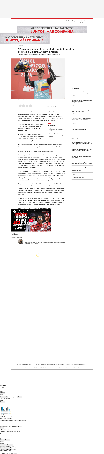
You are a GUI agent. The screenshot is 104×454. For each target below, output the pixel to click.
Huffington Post (37, 374)
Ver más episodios (5, 420)
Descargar (2, 452)
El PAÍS (35, 371)
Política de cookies (43, 367)
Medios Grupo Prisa (23, 376)
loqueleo (67, 376)
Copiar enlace (3, 450)
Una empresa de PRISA (23, 373)
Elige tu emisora (85, 22)
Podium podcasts (48, 376)
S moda (61, 376)
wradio (49, 374)
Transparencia (61, 367)
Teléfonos (74, 367)
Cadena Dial (60, 374)
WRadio (52, 22)
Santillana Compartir (56, 371)
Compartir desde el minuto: (8, 453)
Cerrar (2, 427)
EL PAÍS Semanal (65, 374)
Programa (75, 21)
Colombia (13, 236)
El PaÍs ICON (54, 376)
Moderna (42, 376)
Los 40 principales (41, 371)
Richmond (34, 376)
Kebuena (77, 374)
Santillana (48, 371)
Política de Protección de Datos (33, 367)
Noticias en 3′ (3, 397)
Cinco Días (55, 374)
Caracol (77, 371)
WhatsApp (30, 105)
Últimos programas (12, 397)
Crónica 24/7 (3, 414)
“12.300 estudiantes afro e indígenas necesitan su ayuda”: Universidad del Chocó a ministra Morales (81, 176)
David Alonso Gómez (16, 237)
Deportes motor (15, 234)
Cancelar (7, 439)
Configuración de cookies (53, 367)
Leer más (37, 243)
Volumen (2, 392)
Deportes (21, 45)
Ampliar (62, 61)
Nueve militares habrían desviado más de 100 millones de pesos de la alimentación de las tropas (81, 156)
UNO (45, 374)
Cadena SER (62, 371)
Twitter (23, 105)
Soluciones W (68, 367)
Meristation (73, 376)
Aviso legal (24, 367)
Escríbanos (80, 367)
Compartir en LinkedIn (6, 447)
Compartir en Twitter (5, 446)
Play (1, 394)
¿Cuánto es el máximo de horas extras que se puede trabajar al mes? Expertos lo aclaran (82, 101)
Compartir (19, 420)
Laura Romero (48, 105)
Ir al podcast (13, 420)
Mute (1, 391)
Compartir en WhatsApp (6, 449)
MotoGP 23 (14, 233)
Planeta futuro (71, 374)
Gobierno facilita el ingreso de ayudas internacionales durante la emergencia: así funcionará (82, 143)
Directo (19, 397)
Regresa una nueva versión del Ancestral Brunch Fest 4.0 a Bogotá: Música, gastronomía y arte (81, 169)
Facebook (20, 105)
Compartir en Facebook (6, 444)
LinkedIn (27, 105)
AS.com (68, 371)
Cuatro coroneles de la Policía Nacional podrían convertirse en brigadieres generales (81, 119)
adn (72, 371)
